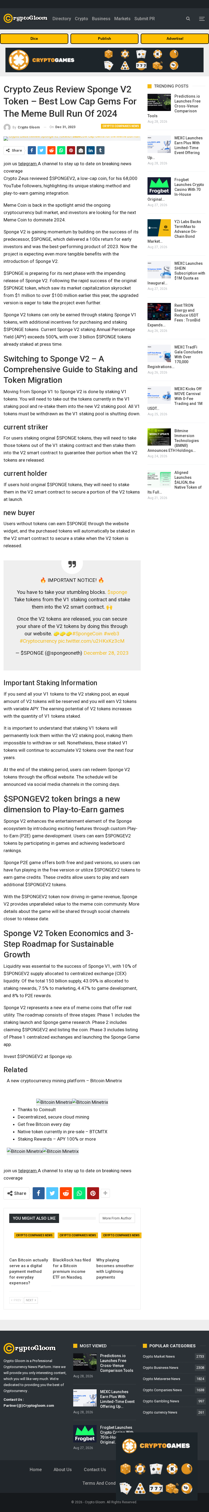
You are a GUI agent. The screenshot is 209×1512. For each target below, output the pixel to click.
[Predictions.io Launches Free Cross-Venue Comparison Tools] (159, 102)
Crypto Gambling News (161, 1401)
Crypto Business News (160, 1368)
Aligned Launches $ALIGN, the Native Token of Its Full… (174, 482)
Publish (104, 39)
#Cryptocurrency (38, 641)
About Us (63, 1469)
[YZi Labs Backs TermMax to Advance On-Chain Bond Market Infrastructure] (159, 228)
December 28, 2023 (106, 653)
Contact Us (95, 1469)
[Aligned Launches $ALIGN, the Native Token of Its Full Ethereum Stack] (159, 479)
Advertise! (175, 39)
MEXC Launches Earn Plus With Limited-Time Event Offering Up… (175, 148)
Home (36, 1469)
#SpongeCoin (87, 634)
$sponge (117, 592)
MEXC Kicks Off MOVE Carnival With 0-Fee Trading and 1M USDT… (174, 399)
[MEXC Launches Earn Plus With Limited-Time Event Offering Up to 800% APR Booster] (159, 144)
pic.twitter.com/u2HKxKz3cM (91, 641)
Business (101, 18)
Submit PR (144, 18)
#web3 (111, 634)
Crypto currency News (160, 1412)
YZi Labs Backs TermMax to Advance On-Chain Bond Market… (174, 232)
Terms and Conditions (104, 1483)
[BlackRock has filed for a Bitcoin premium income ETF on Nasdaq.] (72, 1241)
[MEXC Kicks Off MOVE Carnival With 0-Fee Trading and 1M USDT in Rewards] (159, 395)
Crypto (81, 18)
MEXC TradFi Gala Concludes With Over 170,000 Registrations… (175, 357)
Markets (122, 18)
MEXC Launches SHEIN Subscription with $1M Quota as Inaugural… (176, 273)
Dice (34, 39)
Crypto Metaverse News (161, 1379)
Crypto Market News (159, 1356)
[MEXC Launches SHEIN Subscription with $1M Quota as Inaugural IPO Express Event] (159, 269)
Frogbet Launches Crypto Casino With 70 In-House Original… (175, 190)
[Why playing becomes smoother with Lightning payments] (115, 1241)
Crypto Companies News (121, 126)
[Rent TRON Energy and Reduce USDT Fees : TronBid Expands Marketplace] (159, 311)
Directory (62, 18)
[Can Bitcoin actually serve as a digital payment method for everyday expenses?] (28, 1241)
